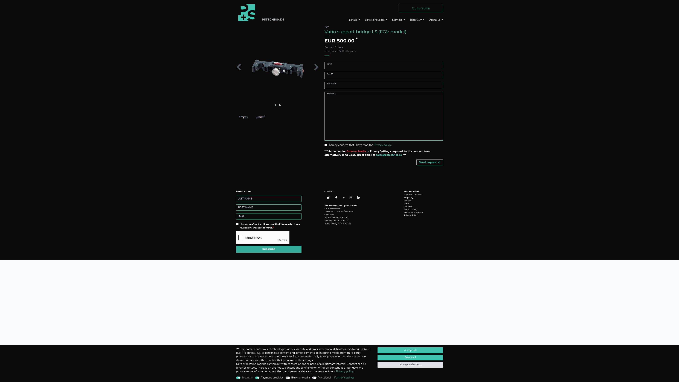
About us (434, 19)
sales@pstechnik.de (341, 223)
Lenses (353, 19)
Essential (247, 377)
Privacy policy (286, 224)
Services (397, 19)
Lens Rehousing (375, 19)
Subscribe (268, 249)
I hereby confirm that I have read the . (360, 145)
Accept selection (410, 364)
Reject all (410, 357)
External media (300, 377)
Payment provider (272, 377)
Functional (324, 377)
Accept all (410, 350)
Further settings (344, 377)
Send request (428, 162)
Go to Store (421, 8)
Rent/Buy (416, 19)
